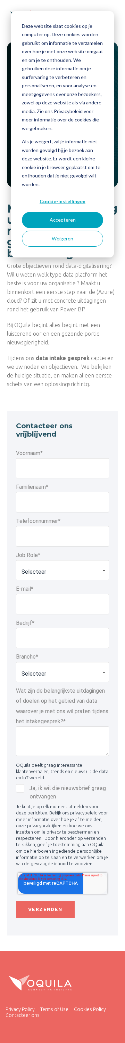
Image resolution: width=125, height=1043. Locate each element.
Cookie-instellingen (62, 201)
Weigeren (62, 238)
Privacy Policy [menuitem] (20, 1009)
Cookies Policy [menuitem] (90, 1009)
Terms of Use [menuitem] (54, 1009)
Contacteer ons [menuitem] (23, 1015)
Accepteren (63, 220)
